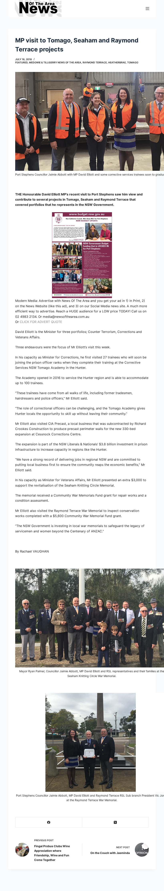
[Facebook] (48, 822)
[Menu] (147, 8)
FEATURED (21, 62)
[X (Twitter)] (115, 822)
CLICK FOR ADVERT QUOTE (41, 322)
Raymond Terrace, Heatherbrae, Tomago (110, 62)
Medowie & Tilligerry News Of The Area (55, 62)
